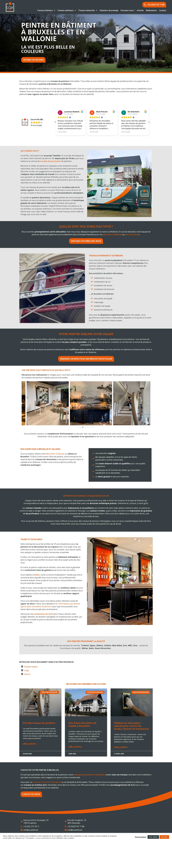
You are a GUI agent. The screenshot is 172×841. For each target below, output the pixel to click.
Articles (140, 10)
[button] (149, 122)
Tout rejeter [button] (153, 837)
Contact (162, 10)
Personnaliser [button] (140, 837)
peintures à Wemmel (112, 234)
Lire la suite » (30, 744)
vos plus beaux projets (50, 161)
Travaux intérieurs (45, 10)
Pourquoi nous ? (128, 10)
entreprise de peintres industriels (89, 774)
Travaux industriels (86, 10)
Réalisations (151, 10)
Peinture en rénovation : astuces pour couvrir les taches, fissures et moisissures (131, 725)
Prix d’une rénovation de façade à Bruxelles (82, 724)
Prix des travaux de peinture (39, 722)
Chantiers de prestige (109, 10)
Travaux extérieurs (65, 10)
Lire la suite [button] (62, 132)
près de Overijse (132, 234)
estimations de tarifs (43, 614)
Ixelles (37, 574)
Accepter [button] (164, 837)
